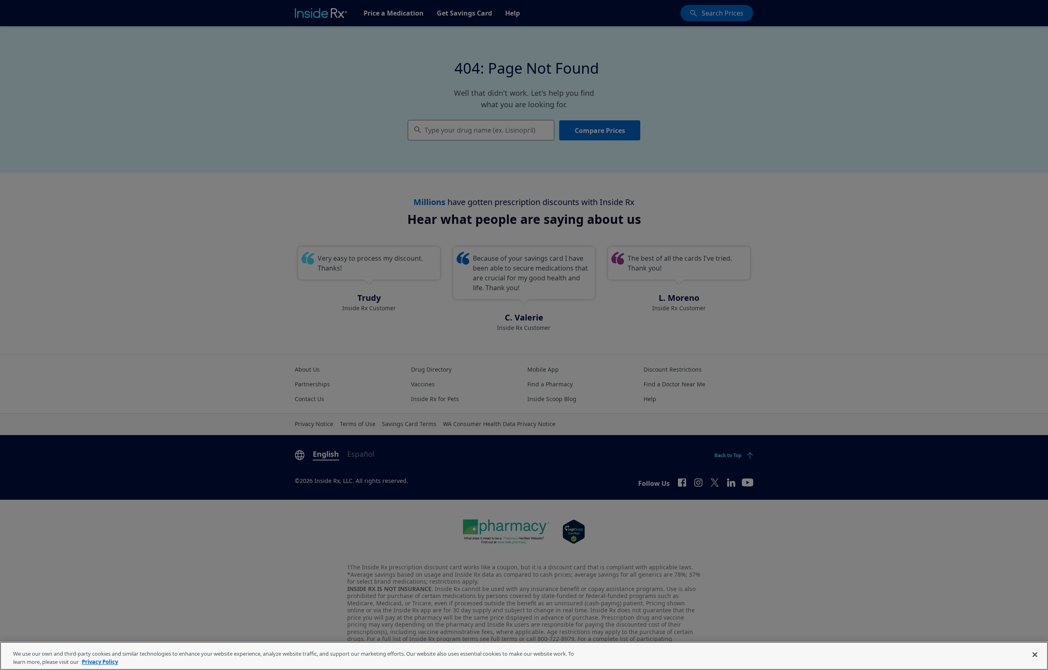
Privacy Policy (100, 661)
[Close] (1035, 655)
